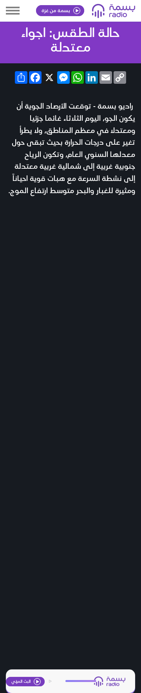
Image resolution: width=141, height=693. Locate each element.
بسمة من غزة (56, 10)
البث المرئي (21, 681)
